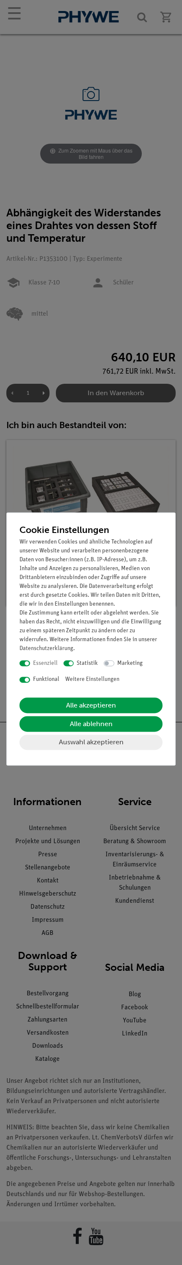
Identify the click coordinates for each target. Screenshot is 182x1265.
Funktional (46, 680)
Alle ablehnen (91, 724)
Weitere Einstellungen (92, 680)
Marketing (130, 663)
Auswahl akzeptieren (91, 742)
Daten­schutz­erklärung (46, 648)
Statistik (87, 663)
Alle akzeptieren (91, 705)
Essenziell (45, 663)
